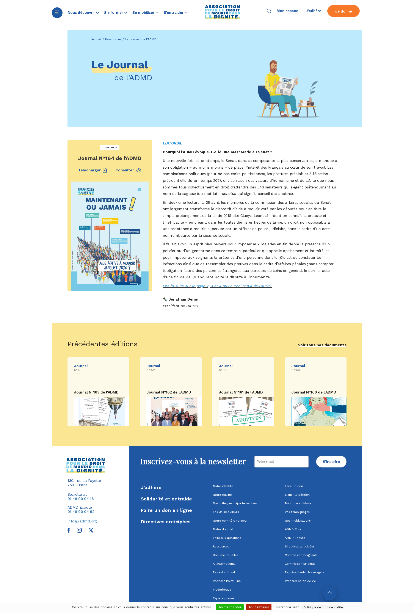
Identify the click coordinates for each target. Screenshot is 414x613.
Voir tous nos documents (322, 345)
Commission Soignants (301, 555)
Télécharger (89, 170)
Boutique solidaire (298, 503)
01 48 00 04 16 (80, 499)
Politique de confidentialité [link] (323, 607)
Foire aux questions (227, 537)
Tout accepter (230, 607)
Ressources (113, 39)
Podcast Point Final (227, 581)
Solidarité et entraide (166, 499)
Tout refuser (258, 607)
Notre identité (223, 486)
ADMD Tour (293, 529)
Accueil (96, 39)
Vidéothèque (222, 589)
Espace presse (223, 598)
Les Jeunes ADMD (226, 512)
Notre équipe (222, 494)
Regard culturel (224, 572)
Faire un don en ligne (166, 510)
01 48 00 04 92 (80, 512)
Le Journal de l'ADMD (140, 39)
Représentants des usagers (304, 572)
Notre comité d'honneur (230, 520)
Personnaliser (287, 607)
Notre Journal (223, 529)
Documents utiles (225, 555)
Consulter (125, 170)
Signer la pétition (297, 494)
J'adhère (151, 487)
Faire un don (294, 486)
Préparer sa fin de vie (300, 581)
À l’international (224, 563)
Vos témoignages (297, 512)
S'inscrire (331, 461)
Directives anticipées (166, 521)
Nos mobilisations (298, 520)
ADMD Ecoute (295, 537)
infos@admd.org (82, 521)
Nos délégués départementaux (235, 503)
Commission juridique (300, 563)
